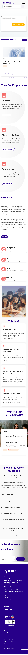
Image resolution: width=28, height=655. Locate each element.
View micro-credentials (7, 149)
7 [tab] (16, 77)
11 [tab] (24, 77)
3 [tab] (7, 77)
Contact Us (24, 651)
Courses (3, 6)
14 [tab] (16, 79)
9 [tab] (20, 77)
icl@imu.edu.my (12, 535)
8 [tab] (18, 77)
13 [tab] (13, 79)
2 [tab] (5, 77)
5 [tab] (11, 77)
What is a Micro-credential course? (10, 507)
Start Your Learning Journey (18, 24)
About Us (3, 9)
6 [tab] (13, 77)
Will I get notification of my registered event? (13, 529)
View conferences (6, 183)
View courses (6, 115)
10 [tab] (22, 77)
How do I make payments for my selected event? (13, 521)
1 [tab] (3, 77)
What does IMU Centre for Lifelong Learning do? (13, 477)
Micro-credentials (5, 7)
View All (24, 39)
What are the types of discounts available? (12, 501)
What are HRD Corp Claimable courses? (12, 513)
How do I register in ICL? (7, 494)
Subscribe (20, 559)
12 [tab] (26, 77)
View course (6, 73)
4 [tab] (9, 77)
